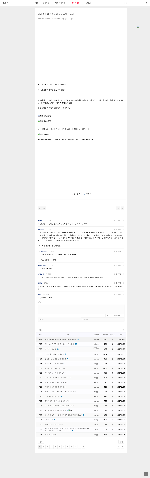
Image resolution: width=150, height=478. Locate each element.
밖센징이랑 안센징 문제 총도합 (55, 359)
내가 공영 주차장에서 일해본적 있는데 (56, 14)
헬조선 (96, 339)
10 (58, 349)
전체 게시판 (76, 3)
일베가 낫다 (49, 420)
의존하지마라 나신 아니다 (54, 424)
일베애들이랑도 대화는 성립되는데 (57, 401)
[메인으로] (138, 27)
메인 (36, 3)
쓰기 (121, 442)
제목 (67, 335)
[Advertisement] (17, 43)
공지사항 (47, 3)
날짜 (121, 335)
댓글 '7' (41, 302)
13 (78, 339)
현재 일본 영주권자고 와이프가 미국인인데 (59, 344)
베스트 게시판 (61, 3)
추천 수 (112, 335)
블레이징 (41, 229)
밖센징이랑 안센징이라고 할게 (55, 368)
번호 (40, 335)
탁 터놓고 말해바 (50, 435)
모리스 (40, 283)
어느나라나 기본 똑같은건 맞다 (55, 410)
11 (68, 359)
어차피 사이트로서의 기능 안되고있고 (58, 377)
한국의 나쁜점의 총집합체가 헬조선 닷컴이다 (60, 391)
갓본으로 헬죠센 (50, 349)
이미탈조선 (96, 344)
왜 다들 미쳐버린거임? (52, 396)
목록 (40, 442)
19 (76, 344)
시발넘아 (41, 274)
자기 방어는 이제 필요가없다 (55, 373)
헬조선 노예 (42, 265)
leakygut (41, 19)
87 (83, 447)
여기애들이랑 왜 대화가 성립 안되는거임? (59, 406)
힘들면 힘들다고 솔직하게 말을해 (56, 382)
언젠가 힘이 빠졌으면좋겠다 (54, 354)
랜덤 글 (88, 3)
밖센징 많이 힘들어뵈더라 (54, 363)
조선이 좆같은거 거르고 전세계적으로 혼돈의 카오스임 (63, 415)
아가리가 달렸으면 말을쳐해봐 (55, 387)
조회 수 (105, 335)
